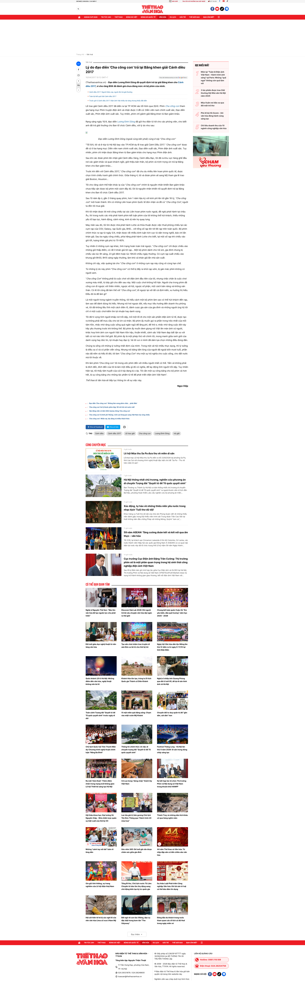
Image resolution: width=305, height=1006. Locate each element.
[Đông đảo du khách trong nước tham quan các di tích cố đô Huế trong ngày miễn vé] (172, 905)
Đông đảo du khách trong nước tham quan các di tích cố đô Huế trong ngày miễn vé (171, 920)
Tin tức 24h (106, 17)
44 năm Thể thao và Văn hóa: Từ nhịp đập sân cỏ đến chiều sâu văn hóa (172, 852)
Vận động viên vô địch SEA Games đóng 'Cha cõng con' (109, 411)
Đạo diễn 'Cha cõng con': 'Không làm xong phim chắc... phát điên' (113, 403)
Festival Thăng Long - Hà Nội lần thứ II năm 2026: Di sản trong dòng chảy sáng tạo (172, 750)
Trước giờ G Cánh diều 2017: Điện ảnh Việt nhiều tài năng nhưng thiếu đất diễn (118, 101)
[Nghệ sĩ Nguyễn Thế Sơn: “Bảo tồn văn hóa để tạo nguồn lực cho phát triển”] (101, 597)
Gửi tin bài (213, 1)
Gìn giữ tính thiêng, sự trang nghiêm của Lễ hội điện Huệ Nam (100, 884)
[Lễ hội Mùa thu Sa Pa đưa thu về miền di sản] (103, 459)
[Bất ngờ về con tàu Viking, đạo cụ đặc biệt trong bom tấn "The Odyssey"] (136, 905)
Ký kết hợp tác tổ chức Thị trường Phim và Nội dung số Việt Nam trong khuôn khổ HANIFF (171, 784)
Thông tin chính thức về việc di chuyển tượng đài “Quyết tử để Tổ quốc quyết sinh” (136, 750)
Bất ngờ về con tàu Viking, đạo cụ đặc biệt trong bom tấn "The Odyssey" (135, 920)
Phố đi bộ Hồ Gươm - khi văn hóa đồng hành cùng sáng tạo (212, 116)
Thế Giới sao (194, 17)
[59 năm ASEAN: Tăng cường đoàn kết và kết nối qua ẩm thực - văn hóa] (103, 538)
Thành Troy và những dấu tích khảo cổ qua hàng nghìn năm (172, 816)
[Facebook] (219, 1)
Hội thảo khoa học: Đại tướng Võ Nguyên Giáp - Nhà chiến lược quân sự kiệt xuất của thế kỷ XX (101, 818)
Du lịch (173, 17)
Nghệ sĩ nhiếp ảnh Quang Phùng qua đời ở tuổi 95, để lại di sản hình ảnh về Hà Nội (172, 681)
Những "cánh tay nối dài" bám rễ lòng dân (99, 850)
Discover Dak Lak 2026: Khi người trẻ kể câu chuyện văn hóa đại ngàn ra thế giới (136, 613)
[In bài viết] (78, 75)
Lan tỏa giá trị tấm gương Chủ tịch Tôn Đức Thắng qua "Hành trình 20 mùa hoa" (136, 818)
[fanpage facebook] (212, 9)
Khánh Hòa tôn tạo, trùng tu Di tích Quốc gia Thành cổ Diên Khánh (136, 679)
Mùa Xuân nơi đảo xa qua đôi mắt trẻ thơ (212, 104)
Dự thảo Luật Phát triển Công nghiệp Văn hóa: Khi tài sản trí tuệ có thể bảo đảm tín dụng (171, 886)
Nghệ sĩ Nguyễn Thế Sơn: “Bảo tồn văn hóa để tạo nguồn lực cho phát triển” (101, 613)
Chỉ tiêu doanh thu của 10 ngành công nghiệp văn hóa (213, 127)
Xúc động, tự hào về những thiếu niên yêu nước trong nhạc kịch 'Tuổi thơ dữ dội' (155, 508)
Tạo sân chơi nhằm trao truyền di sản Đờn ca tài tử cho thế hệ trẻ (135, 645)
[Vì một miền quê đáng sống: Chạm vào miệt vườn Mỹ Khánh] (136, 700)
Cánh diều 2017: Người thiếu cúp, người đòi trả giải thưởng (110, 92)
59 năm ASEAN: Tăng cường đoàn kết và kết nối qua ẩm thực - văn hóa (156, 534)
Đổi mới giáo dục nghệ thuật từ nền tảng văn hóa (101, 645)
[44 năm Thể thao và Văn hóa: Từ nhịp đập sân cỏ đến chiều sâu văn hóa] (172, 836)
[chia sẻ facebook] (78, 69)
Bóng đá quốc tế (148, 17)
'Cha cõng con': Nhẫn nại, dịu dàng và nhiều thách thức (109, 419)
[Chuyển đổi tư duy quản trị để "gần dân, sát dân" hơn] (172, 700)
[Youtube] (224, 1)
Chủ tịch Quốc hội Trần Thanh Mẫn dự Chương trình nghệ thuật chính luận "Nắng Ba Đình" (101, 750)
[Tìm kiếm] (78, 9)
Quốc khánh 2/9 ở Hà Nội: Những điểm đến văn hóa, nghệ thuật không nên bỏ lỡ (100, 681)
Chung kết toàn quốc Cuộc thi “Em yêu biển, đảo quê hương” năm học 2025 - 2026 (172, 613)
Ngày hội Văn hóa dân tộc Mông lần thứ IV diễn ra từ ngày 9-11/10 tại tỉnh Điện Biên (172, 647)
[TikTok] (228, 1)
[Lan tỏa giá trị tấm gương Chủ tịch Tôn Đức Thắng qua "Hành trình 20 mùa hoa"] (136, 802)
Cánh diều (99, 433)
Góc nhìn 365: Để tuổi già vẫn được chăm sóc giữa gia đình (136, 850)
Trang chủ (80, 54)
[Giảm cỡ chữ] (78, 90)
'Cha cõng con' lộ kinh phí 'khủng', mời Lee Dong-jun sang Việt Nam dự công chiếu (119, 415)
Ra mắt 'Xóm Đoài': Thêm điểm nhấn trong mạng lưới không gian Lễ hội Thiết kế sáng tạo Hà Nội (100, 784)
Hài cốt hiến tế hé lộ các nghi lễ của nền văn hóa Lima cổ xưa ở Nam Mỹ (101, 919)
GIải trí (183, 17)
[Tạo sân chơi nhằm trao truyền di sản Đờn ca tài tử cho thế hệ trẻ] (136, 631)
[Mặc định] (78, 85)
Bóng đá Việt (131, 17)
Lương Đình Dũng (126, 121)
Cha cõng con (172, 106)
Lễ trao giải (130, 433)
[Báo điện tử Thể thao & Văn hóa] (152, 9)
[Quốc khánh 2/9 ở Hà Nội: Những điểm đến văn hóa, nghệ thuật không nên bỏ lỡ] (101, 666)
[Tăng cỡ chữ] (78, 81)
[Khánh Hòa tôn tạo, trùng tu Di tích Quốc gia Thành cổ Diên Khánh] (136, 666)
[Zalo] (227, 9)
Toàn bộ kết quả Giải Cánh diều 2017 (102, 96)
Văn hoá (89, 54)
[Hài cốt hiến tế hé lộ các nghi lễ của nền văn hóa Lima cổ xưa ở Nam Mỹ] (101, 905)
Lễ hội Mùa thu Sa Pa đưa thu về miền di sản (149, 453)
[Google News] (173, 78)
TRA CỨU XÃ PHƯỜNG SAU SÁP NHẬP (193, 1)
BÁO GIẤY (175, 1)
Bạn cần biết (208, 17)
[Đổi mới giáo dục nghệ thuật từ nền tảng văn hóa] (101, 631)
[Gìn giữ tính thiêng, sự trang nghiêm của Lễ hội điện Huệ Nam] (101, 871)
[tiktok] (222, 9)
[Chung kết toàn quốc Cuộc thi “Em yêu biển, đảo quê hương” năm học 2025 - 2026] (172, 597)
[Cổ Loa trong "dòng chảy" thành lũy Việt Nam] (136, 768)
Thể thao (119, 17)
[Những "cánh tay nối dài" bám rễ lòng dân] (101, 836)
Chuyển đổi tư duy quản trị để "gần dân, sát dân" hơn (172, 714)
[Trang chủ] (79, 17)
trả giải (176, 433)
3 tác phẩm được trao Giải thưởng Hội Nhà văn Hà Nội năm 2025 (213, 93)
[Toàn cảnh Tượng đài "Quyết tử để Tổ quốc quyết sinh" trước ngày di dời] (101, 700)
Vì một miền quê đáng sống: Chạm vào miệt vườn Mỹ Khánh (136, 714)
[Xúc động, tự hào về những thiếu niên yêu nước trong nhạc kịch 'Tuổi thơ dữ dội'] (103, 512)
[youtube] (217, 9)
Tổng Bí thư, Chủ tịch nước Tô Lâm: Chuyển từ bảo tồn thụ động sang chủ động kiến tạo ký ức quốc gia (136, 886)
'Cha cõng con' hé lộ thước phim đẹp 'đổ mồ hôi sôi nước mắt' (112, 407)
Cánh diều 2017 (114, 433)
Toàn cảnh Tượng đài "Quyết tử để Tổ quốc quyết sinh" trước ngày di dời (100, 715)
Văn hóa (162, 17)
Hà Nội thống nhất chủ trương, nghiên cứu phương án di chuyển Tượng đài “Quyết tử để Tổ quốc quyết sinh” (155, 481)
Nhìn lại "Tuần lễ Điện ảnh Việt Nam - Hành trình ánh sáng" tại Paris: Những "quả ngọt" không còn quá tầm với (213, 78)
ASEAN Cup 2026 (90, 17)
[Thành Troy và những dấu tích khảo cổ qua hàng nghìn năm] (172, 802)
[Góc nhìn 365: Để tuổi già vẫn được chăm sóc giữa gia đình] (136, 836)
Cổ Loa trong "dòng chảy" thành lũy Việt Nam (136, 782)
